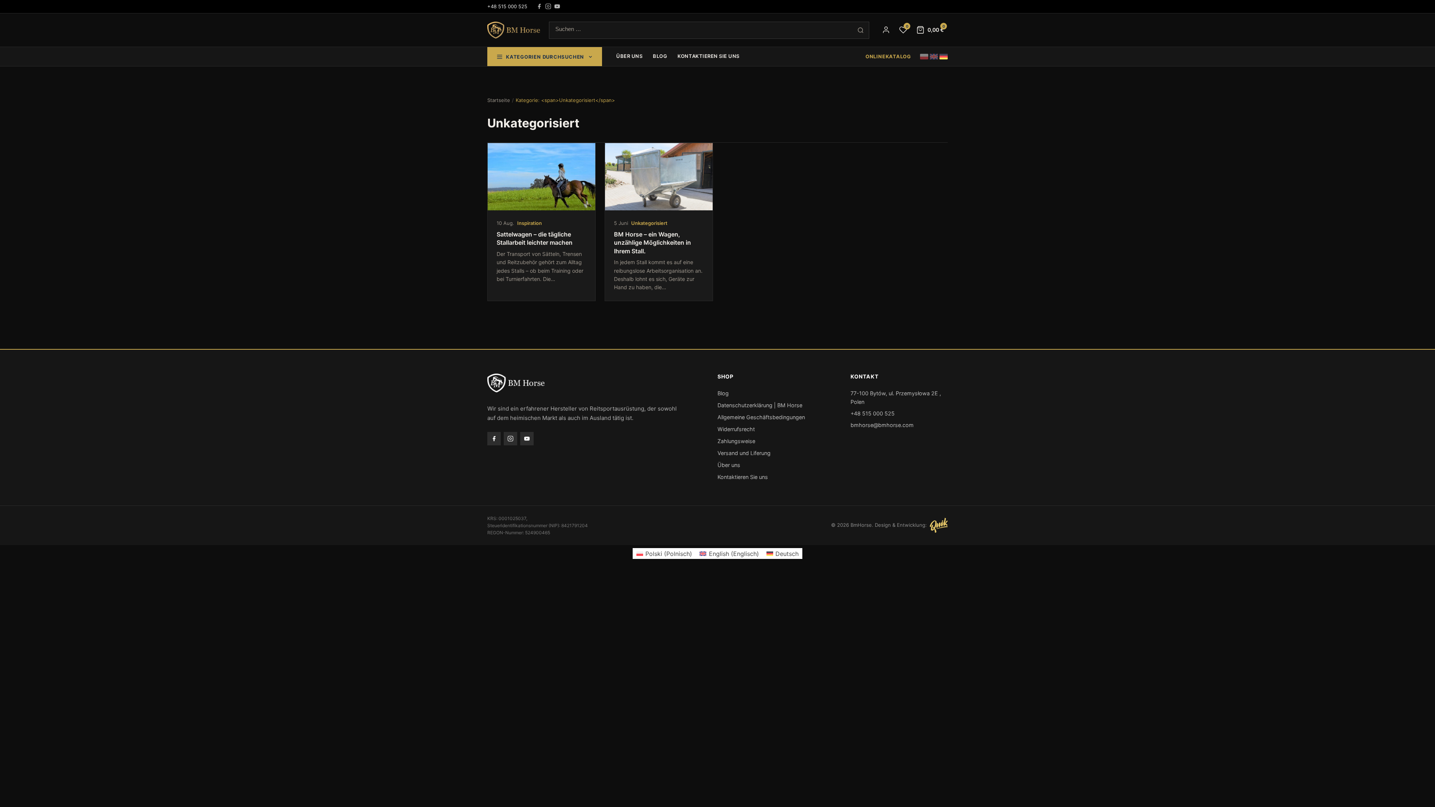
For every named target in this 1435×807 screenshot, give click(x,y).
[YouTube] (557, 6)
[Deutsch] (943, 56)
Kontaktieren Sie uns (708, 56)
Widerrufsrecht (736, 429)
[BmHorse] (513, 30)
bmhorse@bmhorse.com (882, 425)
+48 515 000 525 (507, 6)
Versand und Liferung (744, 453)
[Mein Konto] (886, 30)
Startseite (498, 100)
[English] (934, 56)
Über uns (629, 56)
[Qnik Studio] (939, 525)
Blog (660, 56)
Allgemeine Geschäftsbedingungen (761, 417)
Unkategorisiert (649, 223)
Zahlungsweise (736, 441)
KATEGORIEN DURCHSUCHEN (545, 57)
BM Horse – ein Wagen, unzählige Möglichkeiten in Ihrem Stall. (652, 243)
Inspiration (529, 223)
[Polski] (924, 56)
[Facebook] (539, 6)
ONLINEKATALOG (888, 56)
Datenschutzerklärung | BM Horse (760, 405)
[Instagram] (548, 6)
